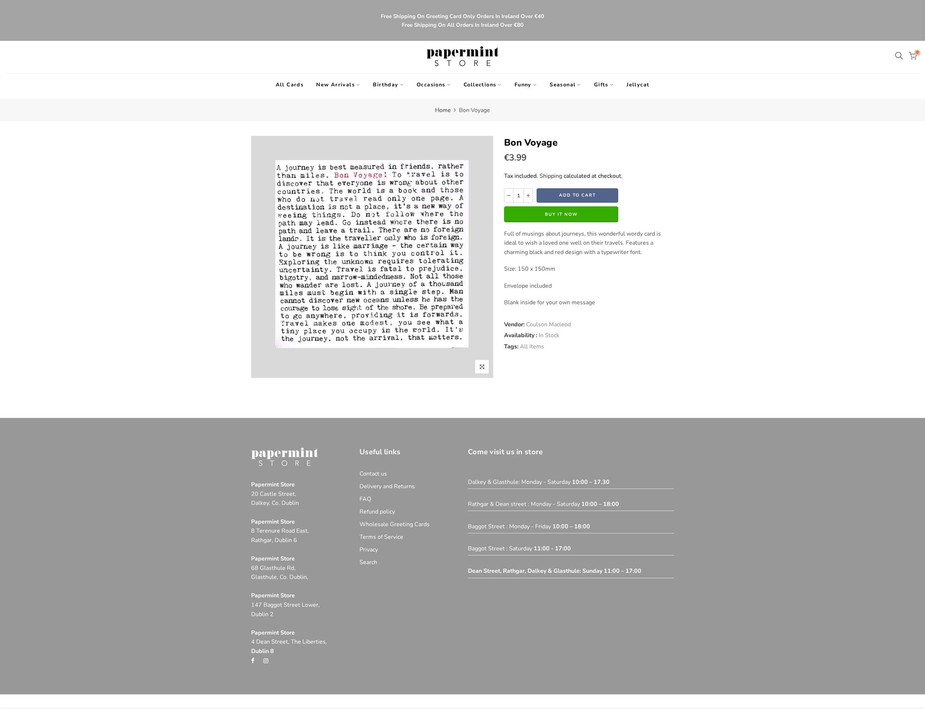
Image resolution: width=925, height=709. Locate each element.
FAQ (365, 499)
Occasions (431, 84)
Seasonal (563, 84)
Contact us (373, 474)
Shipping (550, 176)
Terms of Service (381, 537)
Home (443, 110)
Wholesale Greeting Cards (395, 524)
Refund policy (377, 512)
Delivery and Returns (387, 486)
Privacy (369, 550)
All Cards (290, 84)
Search (368, 562)
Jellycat (638, 84)
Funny (523, 84)
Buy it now (561, 214)
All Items (532, 347)
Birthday (385, 84)
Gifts (601, 84)
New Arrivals (335, 84)
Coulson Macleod (548, 324)
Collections (480, 84)
